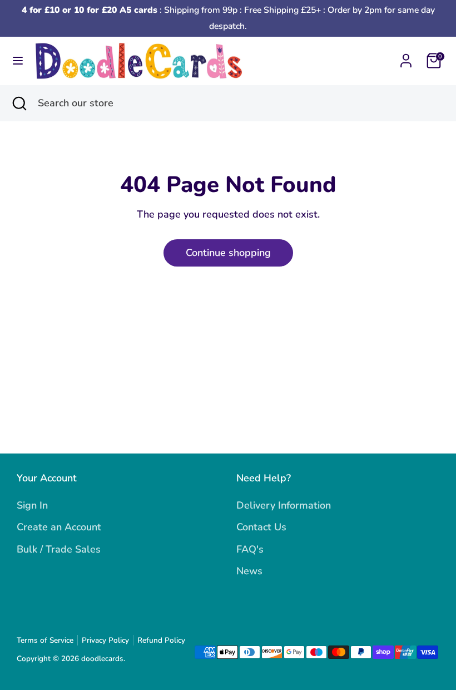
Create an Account (59, 527)
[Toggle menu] (18, 61)
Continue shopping (228, 252)
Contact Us (261, 527)
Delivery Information (283, 505)
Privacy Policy (105, 640)
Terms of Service (45, 640)
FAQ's (250, 549)
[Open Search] (18, 103)
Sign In (32, 505)
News (249, 571)
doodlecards (102, 658)
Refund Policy (161, 640)
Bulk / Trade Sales (59, 549)
